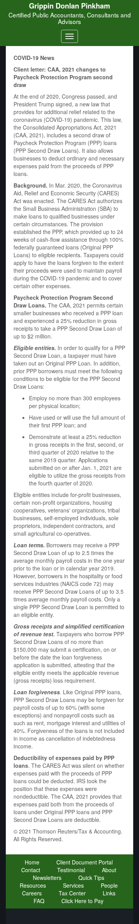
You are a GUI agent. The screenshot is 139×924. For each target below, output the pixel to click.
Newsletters (47, 877)
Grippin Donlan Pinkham (69, 6)
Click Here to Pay (82, 901)
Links (109, 893)
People (109, 885)
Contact (30, 870)
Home (32, 862)
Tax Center (72, 893)
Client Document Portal (84, 862)
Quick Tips (91, 877)
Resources (33, 885)
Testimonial (71, 870)
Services (73, 885)
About (109, 870)
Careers (32, 893)
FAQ (39, 901)
